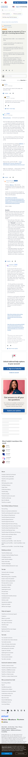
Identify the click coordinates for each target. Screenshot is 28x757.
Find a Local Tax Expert (7, 536)
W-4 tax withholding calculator (8, 646)
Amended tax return (6, 587)
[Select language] (14, 6)
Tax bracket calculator (6, 642)
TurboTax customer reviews (7, 665)
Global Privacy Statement (7, 747)
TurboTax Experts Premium (7, 519)
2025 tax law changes (6, 606)
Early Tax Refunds (5, 500)
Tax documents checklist (7, 656)
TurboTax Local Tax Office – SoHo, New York (11, 540)
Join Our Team (11, 727)
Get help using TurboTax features (9, 17)
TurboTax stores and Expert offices (9, 534)
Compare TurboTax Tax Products (9, 474)
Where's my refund (6, 618)
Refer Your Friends (6, 631)
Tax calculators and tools (7, 637)
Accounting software (6, 682)
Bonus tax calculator (6, 654)
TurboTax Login (5, 624)
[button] (4, 7)
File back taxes (5, 591)
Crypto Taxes (4, 487)
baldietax (8, 461)
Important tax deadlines (7, 602)
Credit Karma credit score (7, 693)
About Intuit (4, 727)
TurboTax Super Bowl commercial (9, 667)
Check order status (6, 561)
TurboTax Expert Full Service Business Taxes (11, 525)
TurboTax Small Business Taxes (8, 530)
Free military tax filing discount (8, 515)
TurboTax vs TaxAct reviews (7, 674)
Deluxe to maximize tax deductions (9, 511)
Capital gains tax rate (6, 589)
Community (4, 626)
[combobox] (11, 10)
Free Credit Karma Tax (6, 695)
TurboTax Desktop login (7, 553)
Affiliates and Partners (16, 730)
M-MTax (6, 84)
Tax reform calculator (6, 659)
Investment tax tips (6, 597)
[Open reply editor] (14, 76)
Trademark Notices (5, 730)
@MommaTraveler (7, 117)
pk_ (5, 113)
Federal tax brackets (6, 604)
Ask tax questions (6, 13)
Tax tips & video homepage (8, 572)
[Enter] (2, 10)
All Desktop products (6, 557)
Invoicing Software (6, 704)
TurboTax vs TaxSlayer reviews (8, 672)
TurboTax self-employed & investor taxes (10, 513)
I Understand (7, 753)
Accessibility (4, 731)
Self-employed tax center (7, 483)
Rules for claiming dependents (8, 580)
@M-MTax (21, 143)
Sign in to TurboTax (15, 368)
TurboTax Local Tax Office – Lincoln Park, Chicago (12, 546)
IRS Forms (4, 480)
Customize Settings (21, 753)
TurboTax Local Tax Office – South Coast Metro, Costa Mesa (13, 543)
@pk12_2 (12, 184)
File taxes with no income (7, 583)
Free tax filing (5, 508)
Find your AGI (5, 593)
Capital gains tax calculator (7, 652)
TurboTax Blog (5, 491)
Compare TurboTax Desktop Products (10, 555)
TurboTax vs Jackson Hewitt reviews (9, 676)
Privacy (20, 727)
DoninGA (8, 453)
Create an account (14, 372)
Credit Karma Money (6, 489)
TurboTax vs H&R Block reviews (8, 669)
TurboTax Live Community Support (9, 614)
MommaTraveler (7, 25)
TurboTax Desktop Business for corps (10, 565)
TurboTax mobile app (6, 498)
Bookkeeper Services (6, 702)
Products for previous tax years (8, 495)
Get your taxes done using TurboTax (10, 22)
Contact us (4, 616)
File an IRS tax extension (7, 620)
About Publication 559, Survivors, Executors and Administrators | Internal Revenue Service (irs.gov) (14, 163)
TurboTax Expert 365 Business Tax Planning (11, 532)
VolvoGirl (8, 449)
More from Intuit (5, 697)
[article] (14, 89)
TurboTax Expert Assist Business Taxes (10, 528)
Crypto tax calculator (6, 650)
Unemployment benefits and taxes (9, 595)
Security (3, 728)
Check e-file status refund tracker (9, 644)
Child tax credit (5, 600)
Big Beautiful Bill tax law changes (9, 629)
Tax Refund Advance (6, 485)
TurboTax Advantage (6, 563)
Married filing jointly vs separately (9, 576)
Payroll (3, 684)
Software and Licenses (11, 728)
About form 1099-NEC (6, 585)
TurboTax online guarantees (8, 478)
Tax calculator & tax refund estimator (9, 639)
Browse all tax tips (5, 574)
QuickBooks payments (6, 687)
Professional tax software (7, 689)
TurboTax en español (6, 502)
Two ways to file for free (7, 622)
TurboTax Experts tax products (8, 517)
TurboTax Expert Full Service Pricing (9, 523)
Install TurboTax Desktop (7, 559)
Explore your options (14, 410)
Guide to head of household (8, 578)
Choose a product (17, 13)
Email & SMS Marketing (7, 699)
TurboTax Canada (5, 493)
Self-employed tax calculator (8, 648)
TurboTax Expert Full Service (8, 521)
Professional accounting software (9, 691)
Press (16, 727)
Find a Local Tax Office (7, 538)
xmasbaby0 (11, 264)
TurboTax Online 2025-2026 (8, 476)
